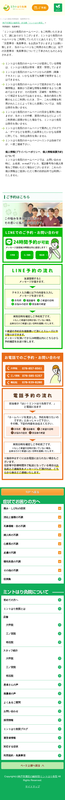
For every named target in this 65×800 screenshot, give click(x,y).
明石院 (8, 642)
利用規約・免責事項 (14, 755)
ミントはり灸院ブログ (16, 729)
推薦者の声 (10, 693)
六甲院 (8, 624)
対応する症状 (11, 746)
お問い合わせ (11, 711)
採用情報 (8, 720)
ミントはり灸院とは (14, 608)
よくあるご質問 (12, 702)
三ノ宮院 (10, 633)
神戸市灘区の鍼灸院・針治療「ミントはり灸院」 (23, 23)
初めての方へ (11, 599)
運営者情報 (10, 737)
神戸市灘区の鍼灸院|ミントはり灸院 (37, 776)
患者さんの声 (11, 684)
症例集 (7, 579)
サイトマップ (32, 786)
